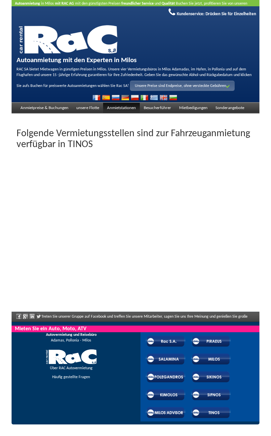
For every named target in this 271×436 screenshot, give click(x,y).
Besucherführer (157, 108)
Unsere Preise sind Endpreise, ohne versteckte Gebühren (180, 86)
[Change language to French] (96, 97)
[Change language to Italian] (144, 97)
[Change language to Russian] (116, 97)
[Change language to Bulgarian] (173, 97)
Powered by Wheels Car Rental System (49, 433)
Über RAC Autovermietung (71, 368)
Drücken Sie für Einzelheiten (231, 14)
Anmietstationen (121, 108)
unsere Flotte (87, 108)
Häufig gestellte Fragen (71, 377)
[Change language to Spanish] (106, 97)
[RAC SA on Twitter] (38, 318)
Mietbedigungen (193, 108)
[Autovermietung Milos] (135, 38)
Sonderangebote (229, 108)
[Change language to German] (125, 97)
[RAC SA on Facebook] (18, 318)
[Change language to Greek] (154, 97)
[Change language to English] (164, 97)
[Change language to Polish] (135, 97)
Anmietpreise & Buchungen (44, 108)
